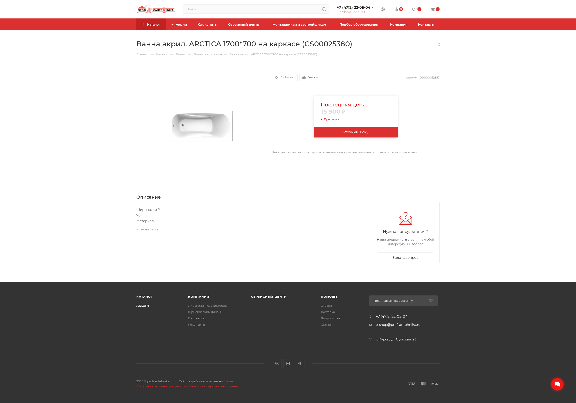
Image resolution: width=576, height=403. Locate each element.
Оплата (326, 305)
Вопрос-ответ (331, 318)
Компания (198, 296)
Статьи (326, 324)
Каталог (144, 296)
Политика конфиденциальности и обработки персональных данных (188, 386)
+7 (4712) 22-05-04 (353, 7)
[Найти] (323, 9)
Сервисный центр (268, 296)
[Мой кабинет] (383, 10)
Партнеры (196, 318)
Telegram (299, 363)
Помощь (329, 296)
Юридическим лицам (204, 312)
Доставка (328, 312)
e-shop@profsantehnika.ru (398, 324)
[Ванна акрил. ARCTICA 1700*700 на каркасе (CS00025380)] (200, 125)
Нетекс (229, 381)
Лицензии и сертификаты (207, 305)
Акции (142, 305)
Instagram (288, 363)
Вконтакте (276, 363)
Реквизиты (196, 324)
